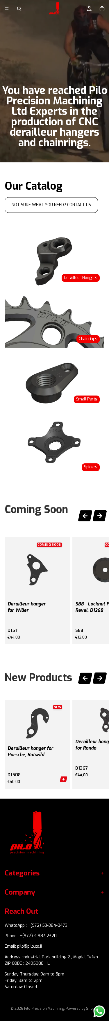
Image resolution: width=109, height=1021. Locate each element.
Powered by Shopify (82, 1008)
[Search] (19, 8)
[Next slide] (99, 516)
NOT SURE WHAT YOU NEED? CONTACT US (51, 205)
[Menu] (6, 8)
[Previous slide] (85, 514)
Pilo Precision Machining (44, 1008)
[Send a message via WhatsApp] (99, 1011)
